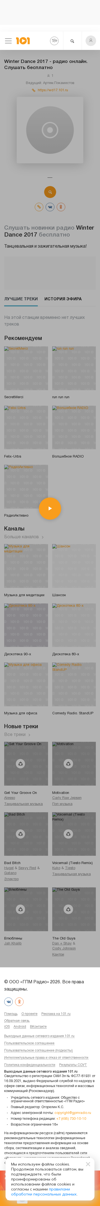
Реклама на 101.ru (56, 1013)
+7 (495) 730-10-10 (71, 1118)
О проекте (29, 1013)
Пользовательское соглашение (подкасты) (38, 1050)
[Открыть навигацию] (8, 41)
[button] (91, 40)
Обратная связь (16, 1020)
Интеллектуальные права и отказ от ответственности (46, 1057)
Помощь (11, 1013)
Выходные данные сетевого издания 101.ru (39, 1036)
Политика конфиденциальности (29, 1065)
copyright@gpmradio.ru (72, 1112)
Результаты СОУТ (73, 1065)
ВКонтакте (38, 1026)
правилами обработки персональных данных (44, 1192)
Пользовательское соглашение (29, 1043)
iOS (7, 1026)
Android (20, 1026)
